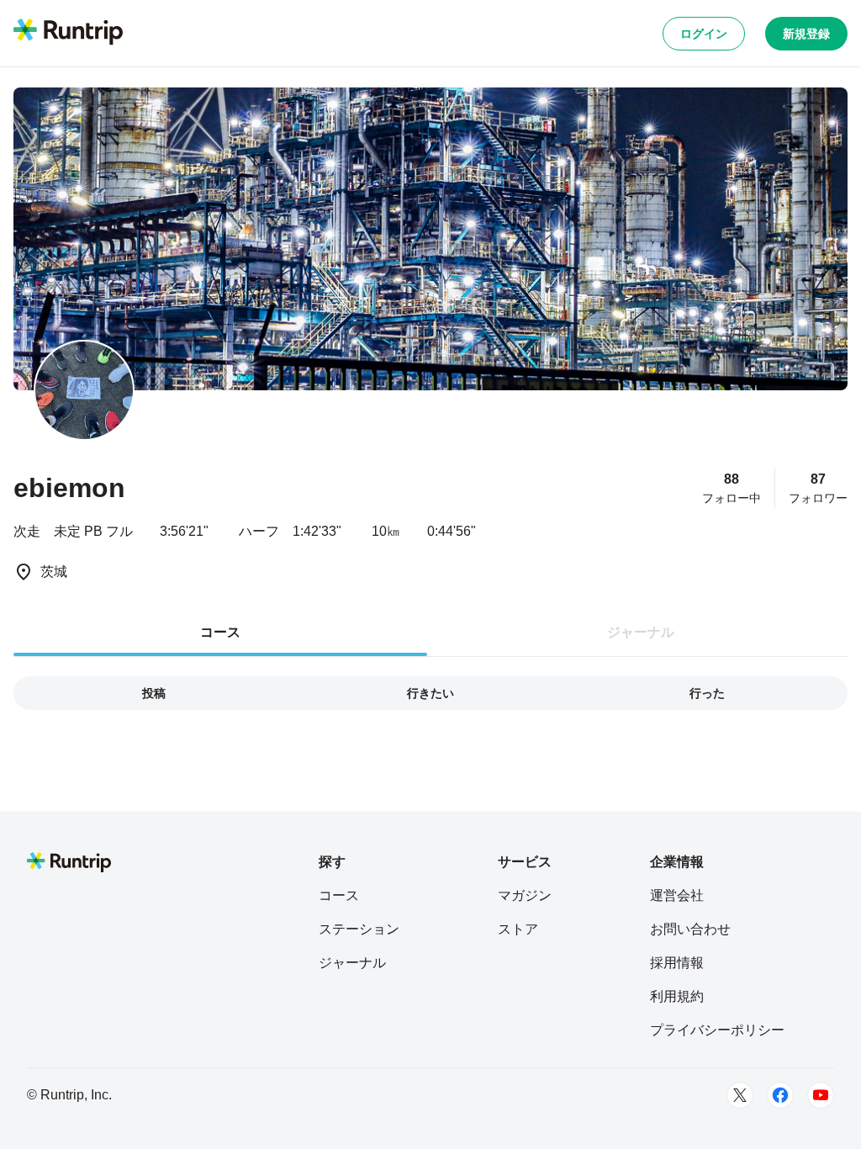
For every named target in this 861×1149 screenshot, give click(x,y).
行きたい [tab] (430, 693)
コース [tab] (220, 632)
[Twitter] (739, 1095)
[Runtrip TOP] (68, 33)
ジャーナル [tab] (640, 632)
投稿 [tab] (154, 693)
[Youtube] (820, 1095)
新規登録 (806, 33)
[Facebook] (780, 1095)
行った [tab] (707, 693)
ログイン (703, 33)
